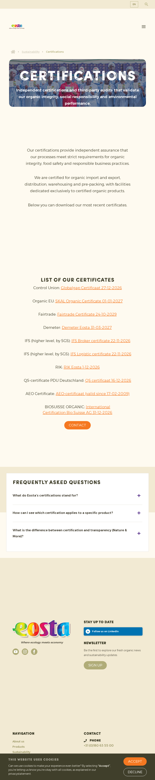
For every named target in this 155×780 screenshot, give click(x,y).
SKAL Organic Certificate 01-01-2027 (89, 301)
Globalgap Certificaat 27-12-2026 (91, 288)
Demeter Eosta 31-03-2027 (87, 327)
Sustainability (31, 51)
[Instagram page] (25, 651)
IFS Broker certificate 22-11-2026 (100, 340)
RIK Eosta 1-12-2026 (82, 367)
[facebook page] (34, 651)
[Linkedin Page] (113, 631)
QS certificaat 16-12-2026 (108, 380)
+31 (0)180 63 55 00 (99, 745)
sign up (95, 665)
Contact (77, 425)
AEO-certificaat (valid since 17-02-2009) (92, 393)
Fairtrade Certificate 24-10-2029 (87, 314)
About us (18, 741)
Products (18, 746)
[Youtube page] (15, 651)
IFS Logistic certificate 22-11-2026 (101, 354)
